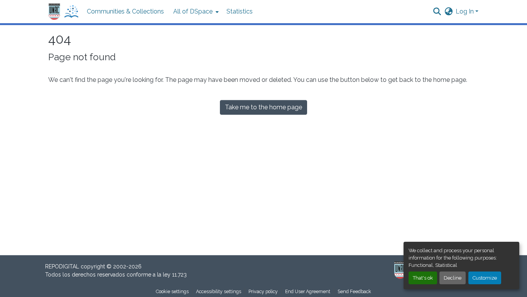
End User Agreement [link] (307, 291)
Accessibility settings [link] (218, 291)
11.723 (179, 275)
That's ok (423, 278)
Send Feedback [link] (354, 291)
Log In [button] (465, 11)
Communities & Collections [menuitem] (125, 11)
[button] (63, 11)
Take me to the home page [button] (263, 107)
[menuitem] (195, 11)
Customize (485, 278)
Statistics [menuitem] (239, 11)
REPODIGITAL (63, 266)
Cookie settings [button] (172, 291)
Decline (452, 278)
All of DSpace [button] (193, 11)
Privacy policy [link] (263, 291)
